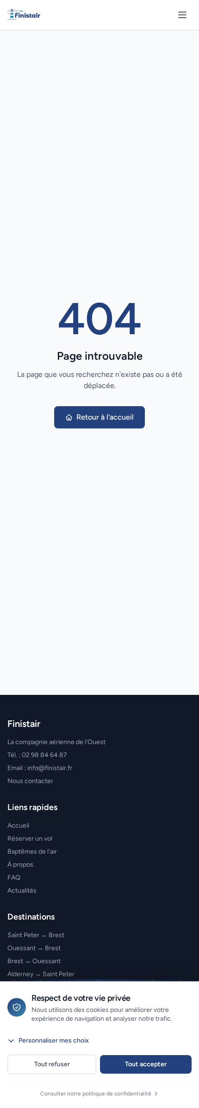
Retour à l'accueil (105, 417)
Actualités (22, 890)
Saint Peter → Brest (35, 935)
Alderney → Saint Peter (41, 974)
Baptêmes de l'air (32, 851)
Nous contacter (30, 781)
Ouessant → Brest (34, 948)
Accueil (18, 825)
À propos (20, 864)
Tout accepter (146, 1064)
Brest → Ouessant (34, 961)
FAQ (13, 877)
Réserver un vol (29, 838)
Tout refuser (52, 1064)
